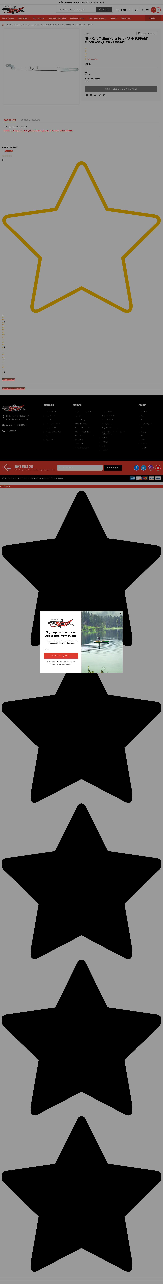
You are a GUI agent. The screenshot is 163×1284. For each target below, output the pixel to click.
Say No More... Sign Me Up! (61, 656)
